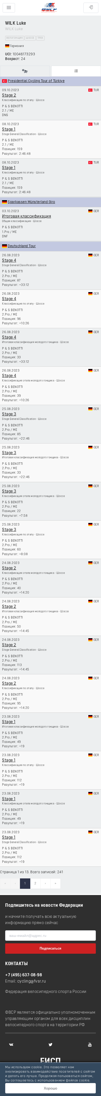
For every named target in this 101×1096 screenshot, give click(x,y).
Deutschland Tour (22, 246)
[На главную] (49, 8)
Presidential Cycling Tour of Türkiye (36, 81)
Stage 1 (9, 129)
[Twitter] (50, 1044)
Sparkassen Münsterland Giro (31, 202)
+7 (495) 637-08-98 (23, 975)
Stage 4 (9, 261)
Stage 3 (9, 414)
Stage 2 (9, 95)
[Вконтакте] (11, 1044)
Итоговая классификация (26, 216)
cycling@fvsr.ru (31, 981)
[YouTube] (90, 1044)
